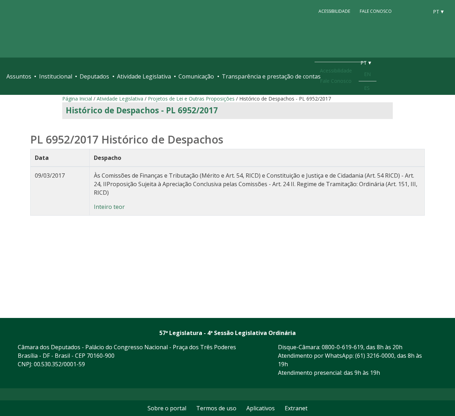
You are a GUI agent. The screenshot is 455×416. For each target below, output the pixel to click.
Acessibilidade (334, 11)
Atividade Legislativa (144, 76)
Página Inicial (77, 98)
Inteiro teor (109, 207)
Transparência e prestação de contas (271, 76)
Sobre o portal (167, 408)
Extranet (296, 408)
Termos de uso (216, 408)
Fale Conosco (376, 11)
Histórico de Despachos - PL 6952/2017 (142, 110)
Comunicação (196, 76)
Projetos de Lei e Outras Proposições (191, 98)
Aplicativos (260, 408)
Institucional (55, 76)
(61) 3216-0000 (374, 356)
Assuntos (18, 76)
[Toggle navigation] (445, 76)
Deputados (94, 76)
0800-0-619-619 (342, 347)
